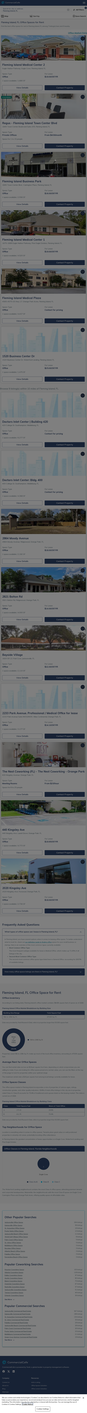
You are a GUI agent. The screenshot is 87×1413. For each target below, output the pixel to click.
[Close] (83, 1397)
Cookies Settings (43, 1409)
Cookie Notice (27, 1404)
